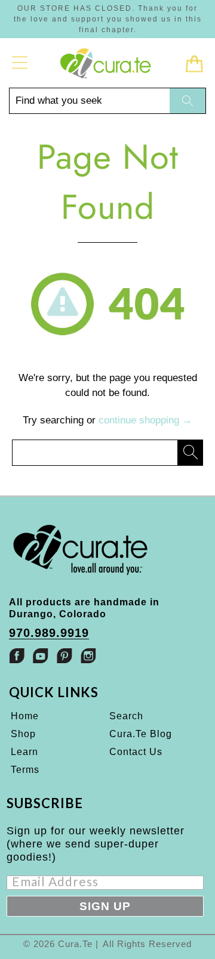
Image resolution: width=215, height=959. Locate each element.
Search (126, 716)
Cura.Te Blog (140, 734)
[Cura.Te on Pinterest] (64, 655)
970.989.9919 (49, 633)
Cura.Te (75, 944)
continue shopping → (145, 420)
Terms (25, 770)
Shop (23, 734)
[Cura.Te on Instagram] (88, 655)
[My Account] (20, 62)
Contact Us (135, 752)
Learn (24, 752)
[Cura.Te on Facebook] (16, 655)
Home (25, 716)
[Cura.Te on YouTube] (40, 655)
